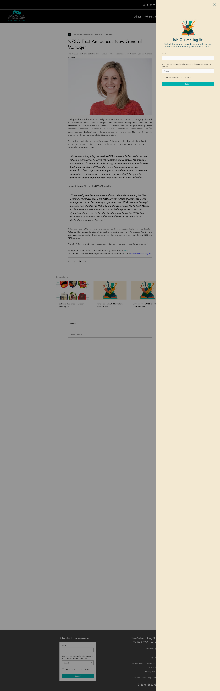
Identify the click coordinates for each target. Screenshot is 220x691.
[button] (214, 5)
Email (164, 53)
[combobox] (188, 71)
